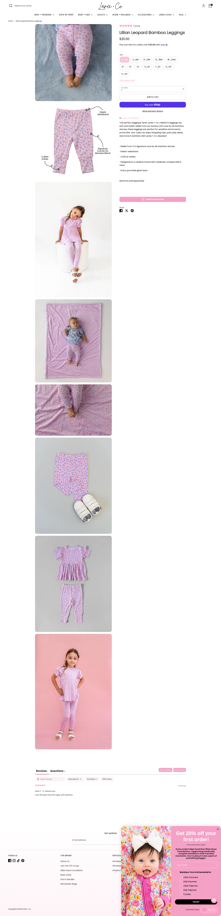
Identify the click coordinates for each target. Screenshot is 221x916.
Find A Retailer (67, 879)
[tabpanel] (110, 793)
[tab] (57, 771)
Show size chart (127, 80)
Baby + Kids (84, 14)
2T (123, 66)
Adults (101, 14)
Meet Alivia (65, 874)
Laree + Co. (26, 909)
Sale (181, 14)
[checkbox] (107, 779)
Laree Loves (165, 14)
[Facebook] (9, 860)
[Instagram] (14, 860)
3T (130, 66)
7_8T (158, 66)
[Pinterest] (22, 860)
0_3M (125, 59)
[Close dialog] (218, 829)
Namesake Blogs (68, 883)
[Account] (203, 5)
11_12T (125, 73)
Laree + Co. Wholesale (130, 118)
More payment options (152, 111)
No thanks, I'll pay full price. (196, 909)
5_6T (147, 66)
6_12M (147, 59)
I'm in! (196, 901)
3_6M (136, 59)
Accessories (145, 14)
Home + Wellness (121, 14)
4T (138, 66)
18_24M (171, 59)
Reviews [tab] (42, 771)
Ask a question (165, 770)
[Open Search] (10, 5)
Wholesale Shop (120, 861)
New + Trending (43, 14)
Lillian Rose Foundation (71, 870)
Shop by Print (66, 14)
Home (10, 21)
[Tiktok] (18, 860)
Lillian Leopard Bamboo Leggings (29, 21)
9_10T (169, 66)
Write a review (179, 770)
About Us (64, 861)
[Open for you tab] (214, 900)
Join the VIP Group (69, 865)
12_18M (158, 59)
